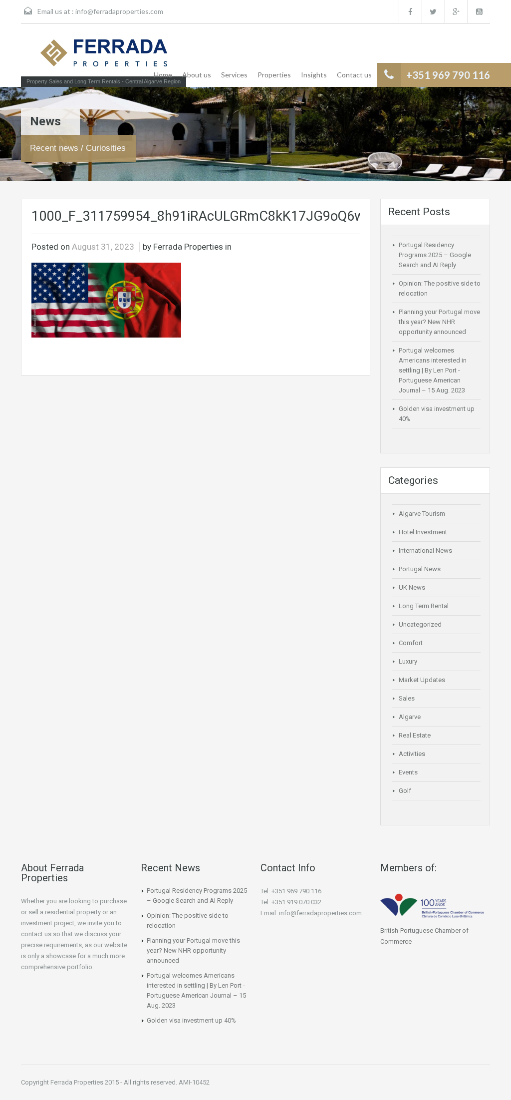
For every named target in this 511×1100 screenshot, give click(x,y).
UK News (412, 587)
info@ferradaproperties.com (119, 11)
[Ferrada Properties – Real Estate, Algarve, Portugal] (103, 55)
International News (425, 550)
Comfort (411, 643)
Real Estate (415, 735)
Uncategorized (420, 624)
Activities (412, 753)
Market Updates (422, 680)
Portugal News (420, 569)
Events (408, 772)
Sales (407, 698)
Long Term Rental (424, 606)
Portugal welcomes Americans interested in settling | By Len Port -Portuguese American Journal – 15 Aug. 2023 (433, 370)
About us (196, 74)
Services (234, 74)
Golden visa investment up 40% (191, 1020)
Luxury (408, 661)
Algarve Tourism (422, 513)
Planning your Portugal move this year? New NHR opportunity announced (439, 322)
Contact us (354, 74)
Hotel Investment (423, 532)
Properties (274, 74)
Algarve (410, 717)
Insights (314, 74)
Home (163, 74)
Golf (405, 790)
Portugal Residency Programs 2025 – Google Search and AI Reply (435, 255)
